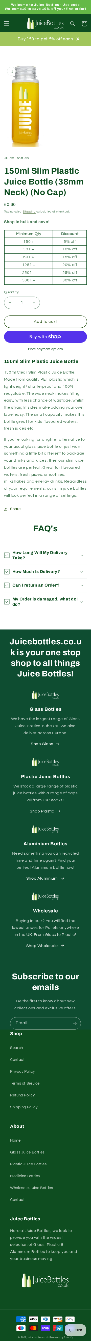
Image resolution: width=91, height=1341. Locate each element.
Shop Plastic (42, 811)
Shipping (29, 211)
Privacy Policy (22, 1071)
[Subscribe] (75, 1023)
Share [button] (15, 509)
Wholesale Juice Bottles (31, 1188)
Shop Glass (42, 744)
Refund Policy (22, 1095)
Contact (17, 1060)
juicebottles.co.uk (38, 1337)
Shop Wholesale (42, 946)
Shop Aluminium (42, 878)
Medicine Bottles (25, 1176)
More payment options (45, 349)
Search (16, 1048)
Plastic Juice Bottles (28, 1164)
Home (15, 1140)
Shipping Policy (23, 1107)
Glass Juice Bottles (27, 1152)
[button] (6, 24)
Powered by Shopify (61, 1337)
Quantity (11, 292)
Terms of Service (25, 1083)
